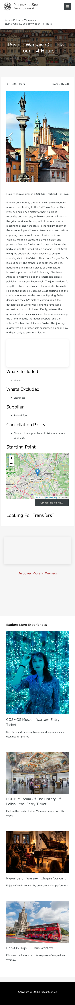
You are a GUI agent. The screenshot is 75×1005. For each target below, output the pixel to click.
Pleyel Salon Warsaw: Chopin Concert (36, 878)
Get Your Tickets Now (51, 502)
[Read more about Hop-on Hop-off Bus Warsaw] (37, 921)
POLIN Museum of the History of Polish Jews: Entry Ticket (33, 801)
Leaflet (38, 497)
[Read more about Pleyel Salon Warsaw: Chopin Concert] (37, 851)
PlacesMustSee (25, 4)
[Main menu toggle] (68, 6)
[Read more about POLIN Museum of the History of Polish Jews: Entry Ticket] (37, 772)
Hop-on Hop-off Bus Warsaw (29, 947)
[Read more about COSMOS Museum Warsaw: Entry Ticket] (37, 672)
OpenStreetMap (50, 497)
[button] (23, 178)
